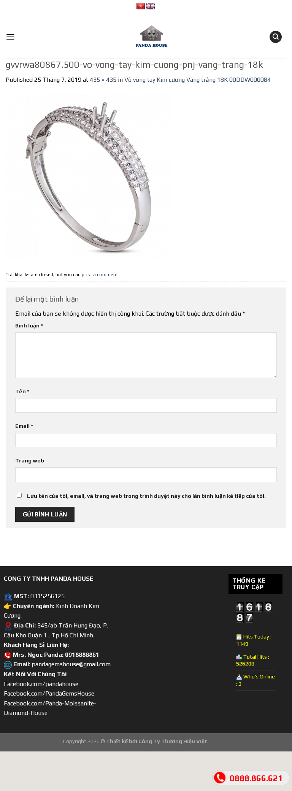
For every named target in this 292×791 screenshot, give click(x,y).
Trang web (29, 460)
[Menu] (10, 36)
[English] (150, 6)
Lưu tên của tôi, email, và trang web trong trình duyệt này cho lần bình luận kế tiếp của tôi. (146, 496)
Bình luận (29, 325)
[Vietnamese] (140, 6)
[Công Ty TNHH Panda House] (146, 37)
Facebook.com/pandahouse (41, 684)
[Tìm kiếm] (276, 37)
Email (24, 426)
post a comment (100, 274)
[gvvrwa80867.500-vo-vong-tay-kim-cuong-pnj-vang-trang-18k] (88, 175)
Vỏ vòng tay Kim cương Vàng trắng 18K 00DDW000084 (197, 79)
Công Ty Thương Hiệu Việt (172, 741)
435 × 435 (103, 79)
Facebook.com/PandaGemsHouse (49, 693)
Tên (22, 391)
